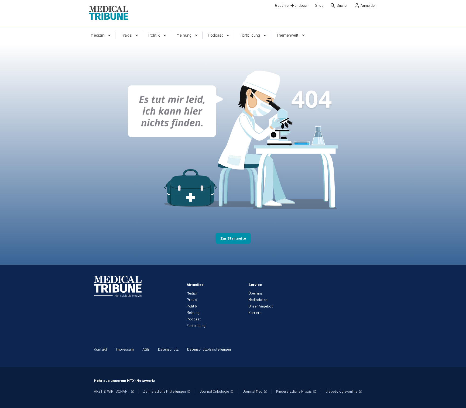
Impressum (125, 349)
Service (255, 284)
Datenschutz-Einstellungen (209, 349)
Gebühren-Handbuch (292, 5)
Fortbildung (196, 325)
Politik (192, 306)
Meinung (193, 312)
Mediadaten (258, 299)
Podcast (194, 319)
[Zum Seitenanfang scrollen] (456, 398)
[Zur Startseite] (108, 13)
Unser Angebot (260, 306)
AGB (145, 349)
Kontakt (100, 349)
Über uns (255, 293)
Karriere (254, 312)
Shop (319, 5)
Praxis (192, 299)
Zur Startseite (233, 238)
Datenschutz (168, 349)
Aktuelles (195, 284)
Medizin (192, 293)
